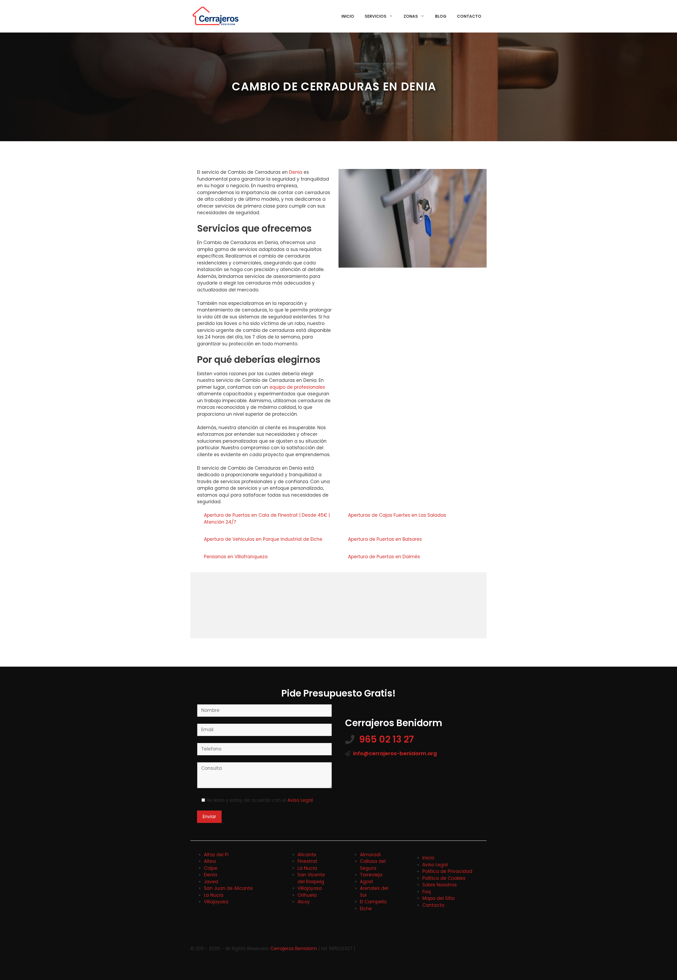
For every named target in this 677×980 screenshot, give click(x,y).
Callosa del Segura (373, 864)
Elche (366, 908)
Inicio (347, 16)
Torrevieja (371, 875)
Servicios (375, 16)
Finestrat (307, 861)
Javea (211, 881)
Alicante (307, 854)
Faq (426, 892)
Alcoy (304, 902)
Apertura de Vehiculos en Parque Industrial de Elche (264, 539)
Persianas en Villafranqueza (236, 556)
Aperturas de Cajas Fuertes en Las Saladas (397, 515)
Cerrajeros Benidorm (293, 948)
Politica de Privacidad (447, 871)
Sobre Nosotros (439, 885)
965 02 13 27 (386, 739)
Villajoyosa (216, 902)
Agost (366, 881)
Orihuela (307, 895)
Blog (440, 16)
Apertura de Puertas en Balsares (385, 539)
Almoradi (370, 854)
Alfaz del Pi (216, 854)
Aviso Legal (300, 800)
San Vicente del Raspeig (311, 878)
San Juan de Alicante (228, 888)
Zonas (411, 16)
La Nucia (213, 895)
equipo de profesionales (297, 387)
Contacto (469, 16)
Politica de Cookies (443, 878)
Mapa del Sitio (438, 898)
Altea (210, 861)
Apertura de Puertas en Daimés (384, 556)
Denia (295, 172)
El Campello (373, 902)
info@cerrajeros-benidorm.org (395, 753)
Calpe (210, 868)
